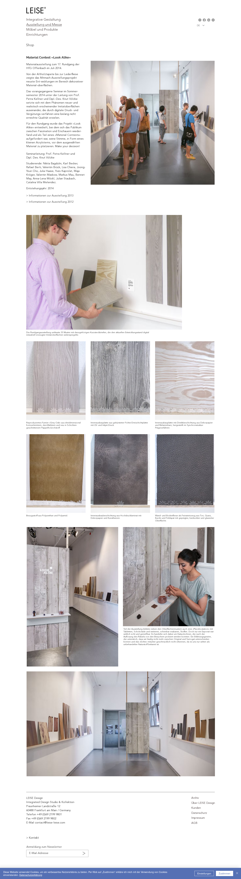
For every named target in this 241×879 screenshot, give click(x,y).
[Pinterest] (213, 20)
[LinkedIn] (208, 20)
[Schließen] (237, 873)
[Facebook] (204, 20)
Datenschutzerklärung (30, 875)
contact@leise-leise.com (50, 822)
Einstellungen (204, 873)
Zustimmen (224, 873)
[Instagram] (199, 20)
